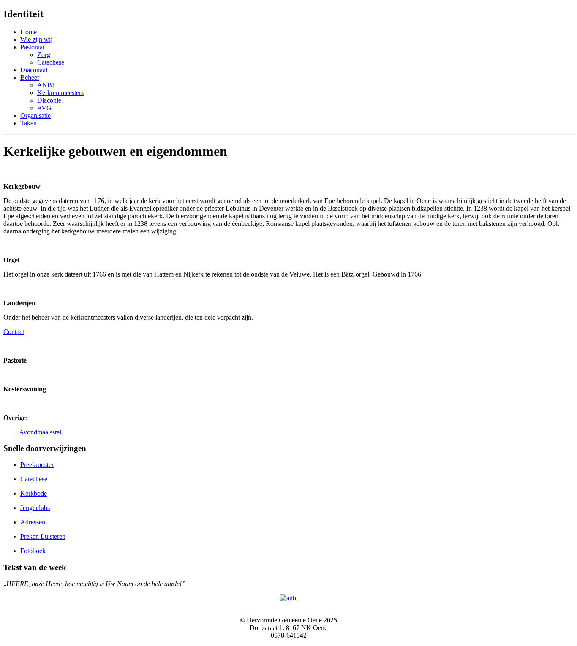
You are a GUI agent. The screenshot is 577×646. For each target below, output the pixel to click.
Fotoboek (33, 550)
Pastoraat (32, 47)
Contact (13, 331)
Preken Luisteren (42, 536)
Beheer (29, 77)
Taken (28, 123)
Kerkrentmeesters (60, 92)
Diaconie (49, 100)
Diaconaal (33, 69)
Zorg (43, 54)
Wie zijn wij (36, 39)
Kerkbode (33, 493)
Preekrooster (37, 464)
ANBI (45, 85)
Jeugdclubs (35, 507)
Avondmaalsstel (40, 432)
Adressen (32, 522)
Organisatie (35, 115)
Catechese (50, 62)
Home (28, 31)
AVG (44, 107)
